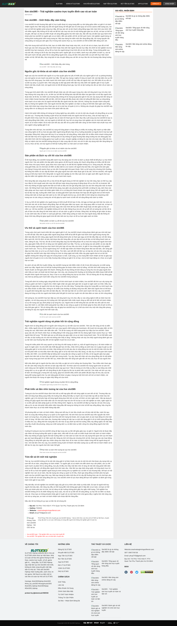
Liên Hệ (61, 585)
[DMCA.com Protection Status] (147, 573)
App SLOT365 (143, 4)
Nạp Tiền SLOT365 (110, 4)
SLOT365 (59, 4)
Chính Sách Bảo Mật (65, 591)
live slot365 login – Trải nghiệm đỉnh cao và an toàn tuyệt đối (45, 534)
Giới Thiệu (62, 582)
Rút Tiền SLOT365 (127, 4)
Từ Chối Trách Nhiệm (66, 594)
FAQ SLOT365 (63, 571)
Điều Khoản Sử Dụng (65, 588)
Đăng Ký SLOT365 (73, 4)
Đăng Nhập (169, 4)
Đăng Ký (156, 4)
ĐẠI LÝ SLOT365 (64, 565)
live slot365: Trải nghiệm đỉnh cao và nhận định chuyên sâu (45, 536)
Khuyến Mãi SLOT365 (92, 4)
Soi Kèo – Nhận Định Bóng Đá (69, 601)
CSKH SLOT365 (64, 568)
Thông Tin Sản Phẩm (66, 597)
